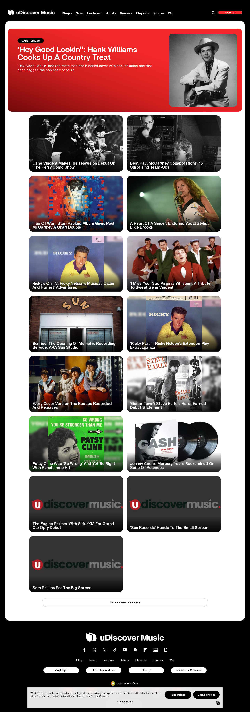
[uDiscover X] (94, 650)
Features (94, 13)
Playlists (142, 13)
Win (170, 13)
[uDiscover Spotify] (135, 650)
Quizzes (158, 13)
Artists (111, 13)
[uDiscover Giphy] (165, 650)
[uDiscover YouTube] (125, 650)
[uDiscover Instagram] (104, 650)
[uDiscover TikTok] (115, 650)
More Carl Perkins (125, 602)
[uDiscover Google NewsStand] (155, 650)
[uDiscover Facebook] (84, 650)
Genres (125, 13)
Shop (66, 13)
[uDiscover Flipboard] (145, 650)
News (80, 13)
